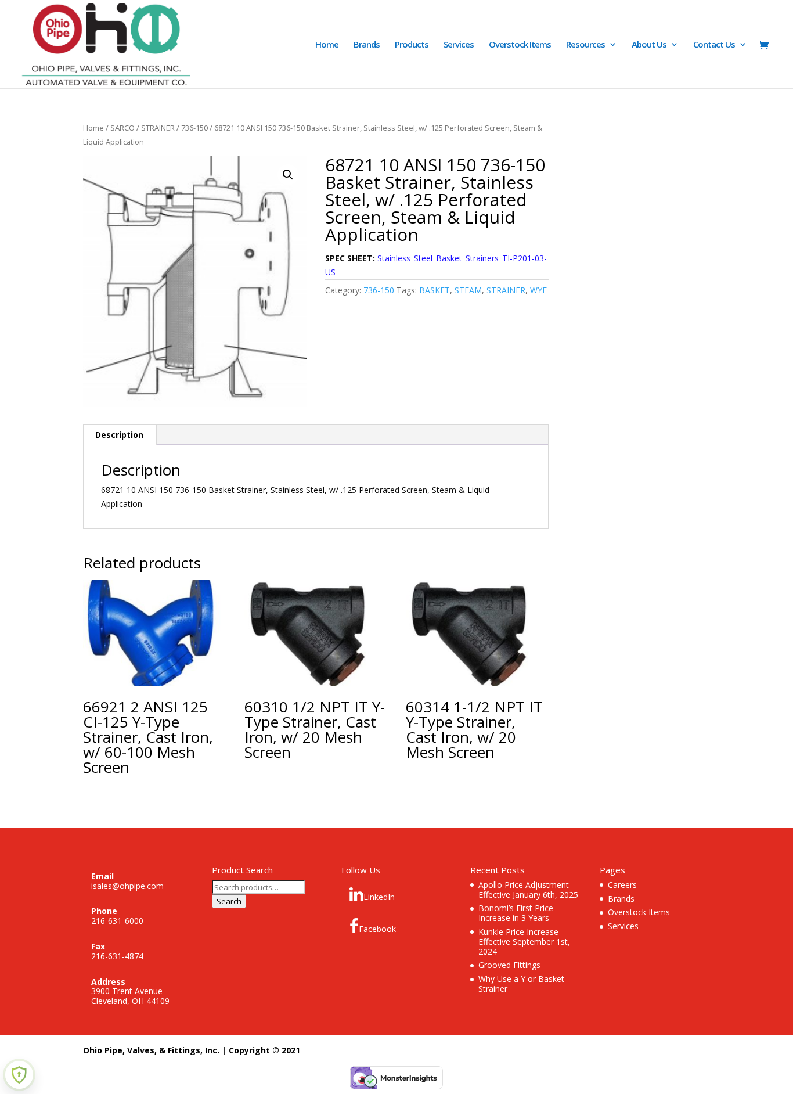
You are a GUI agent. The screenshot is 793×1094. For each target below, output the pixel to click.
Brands (367, 45)
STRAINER (158, 128)
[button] (287, 174)
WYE (538, 290)
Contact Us (714, 45)
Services (459, 45)
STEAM (468, 290)
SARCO (122, 128)
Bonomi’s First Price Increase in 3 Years (515, 912)
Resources (585, 45)
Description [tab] (119, 434)
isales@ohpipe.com (127, 885)
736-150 (194, 128)
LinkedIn (379, 896)
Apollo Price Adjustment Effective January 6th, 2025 (528, 889)
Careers (622, 884)
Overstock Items (520, 45)
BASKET (434, 290)
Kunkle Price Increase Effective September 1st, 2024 (524, 941)
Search (229, 901)
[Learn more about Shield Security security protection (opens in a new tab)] (19, 1075)
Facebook (377, 928)
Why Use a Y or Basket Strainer (521, 983)
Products (411, 45)
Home (326, 45)
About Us (649, 45)
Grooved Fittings (509, 964)
